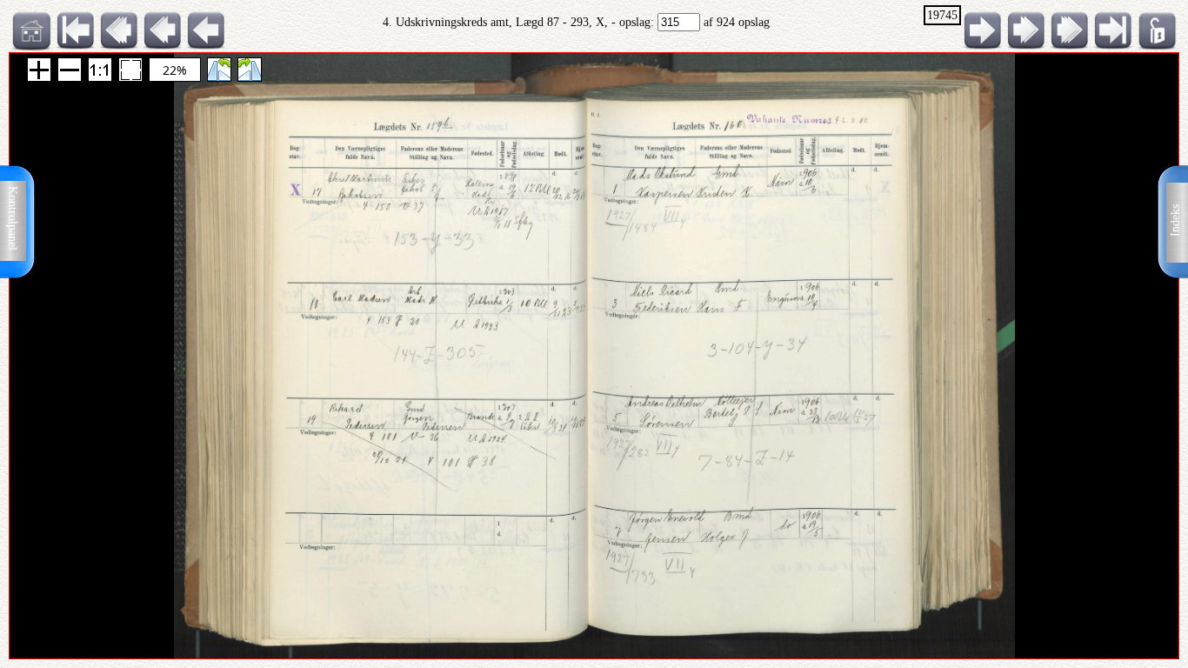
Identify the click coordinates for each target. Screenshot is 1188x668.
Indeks (1175, 220)
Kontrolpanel (12, 218)
